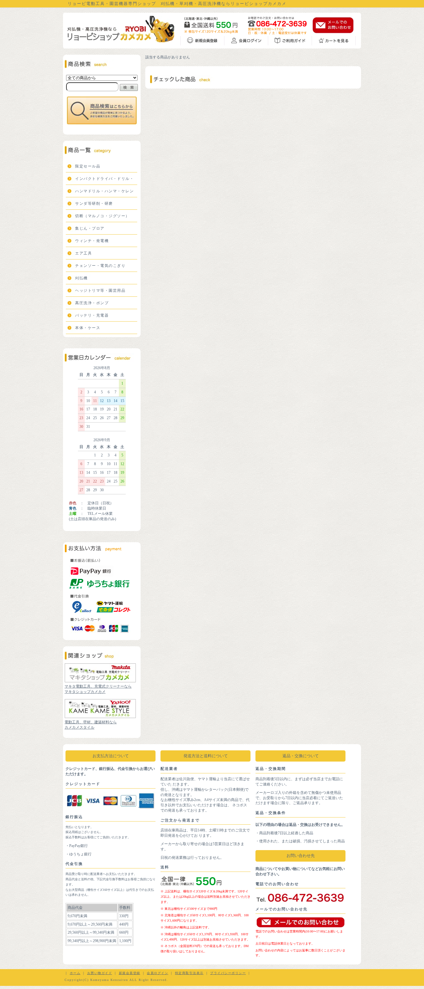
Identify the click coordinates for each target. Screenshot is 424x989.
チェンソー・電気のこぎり (100, 265)
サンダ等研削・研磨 (94, 203)
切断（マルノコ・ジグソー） (102, 216)
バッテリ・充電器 (92, 315)
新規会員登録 (129, 973)
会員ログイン (157, 973)
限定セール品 (87, 166)
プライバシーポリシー (228, 973)
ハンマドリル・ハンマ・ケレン (104, 191)
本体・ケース (87, 328)
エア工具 (83, 253)
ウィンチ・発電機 (92, 241)
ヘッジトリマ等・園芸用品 (100, 290)
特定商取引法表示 (189, 973)
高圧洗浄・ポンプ (92, 303)
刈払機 (81, 278)
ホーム (75, 973)
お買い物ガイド (99, 973)
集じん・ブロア (90, 228)
